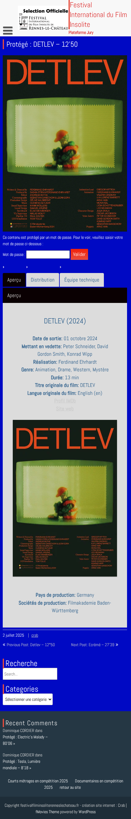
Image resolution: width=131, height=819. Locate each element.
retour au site (70, 787)
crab (34, 635)
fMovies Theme (47, 811)
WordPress (87, 811)
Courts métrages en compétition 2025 (38, 781)
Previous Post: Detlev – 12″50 (31, 644)
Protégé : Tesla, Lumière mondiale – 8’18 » (21, 765)
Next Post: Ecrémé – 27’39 (92, 644)
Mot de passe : (14, 254)
